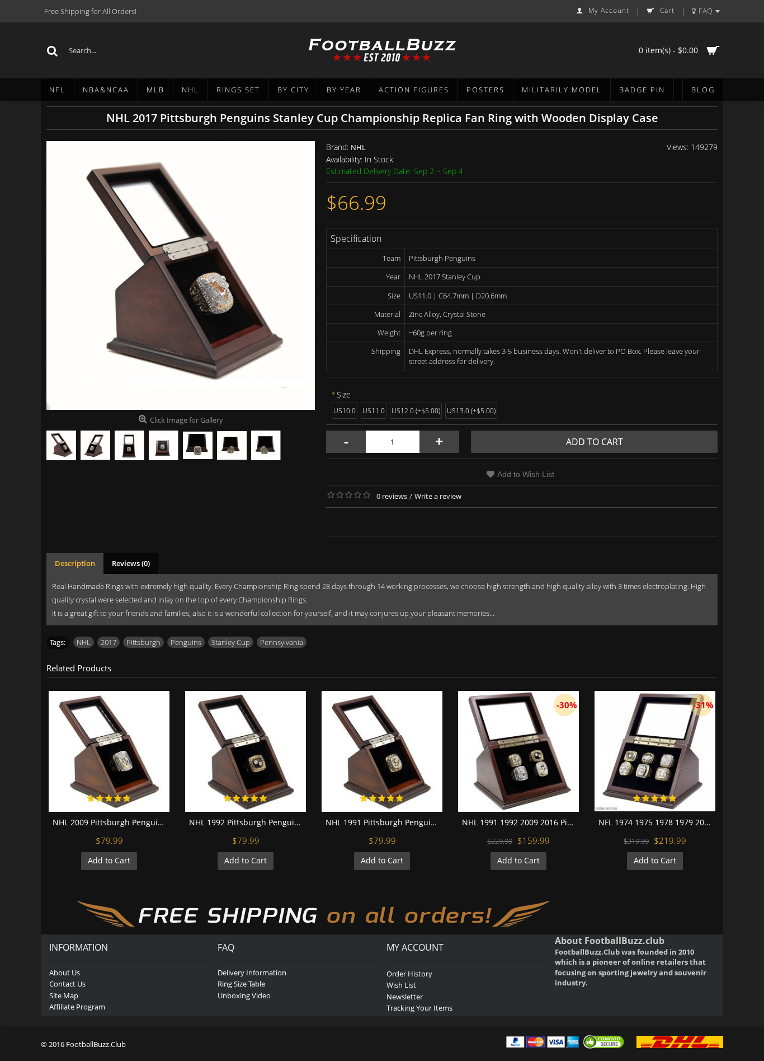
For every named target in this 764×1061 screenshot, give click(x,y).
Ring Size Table (241, 984)
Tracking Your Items (419, 1008)
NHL (358, 147)
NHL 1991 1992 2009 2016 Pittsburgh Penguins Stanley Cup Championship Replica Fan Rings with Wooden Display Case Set (520, 822)
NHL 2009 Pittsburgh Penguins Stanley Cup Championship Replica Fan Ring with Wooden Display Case (111, 822)
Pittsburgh (143, 642)
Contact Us (67, 984)
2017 (108, 642)
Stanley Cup (230, 642)
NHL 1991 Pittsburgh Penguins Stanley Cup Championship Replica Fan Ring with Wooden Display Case (384, 822)
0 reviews (391, 496)
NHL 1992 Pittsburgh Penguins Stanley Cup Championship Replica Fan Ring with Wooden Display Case (247, 822)
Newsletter (404, 997)
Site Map (63, 995)
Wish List (401, 985)
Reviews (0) (131, 563)
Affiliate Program (77, 1007)
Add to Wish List (525, 474)
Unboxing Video (244, 995)
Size (344, 394)
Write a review (437, 496)
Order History (409, 974)
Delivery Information (252, 972)
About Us (64, 972)
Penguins (186, 642)
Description (75, 563)
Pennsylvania (281, 642)
